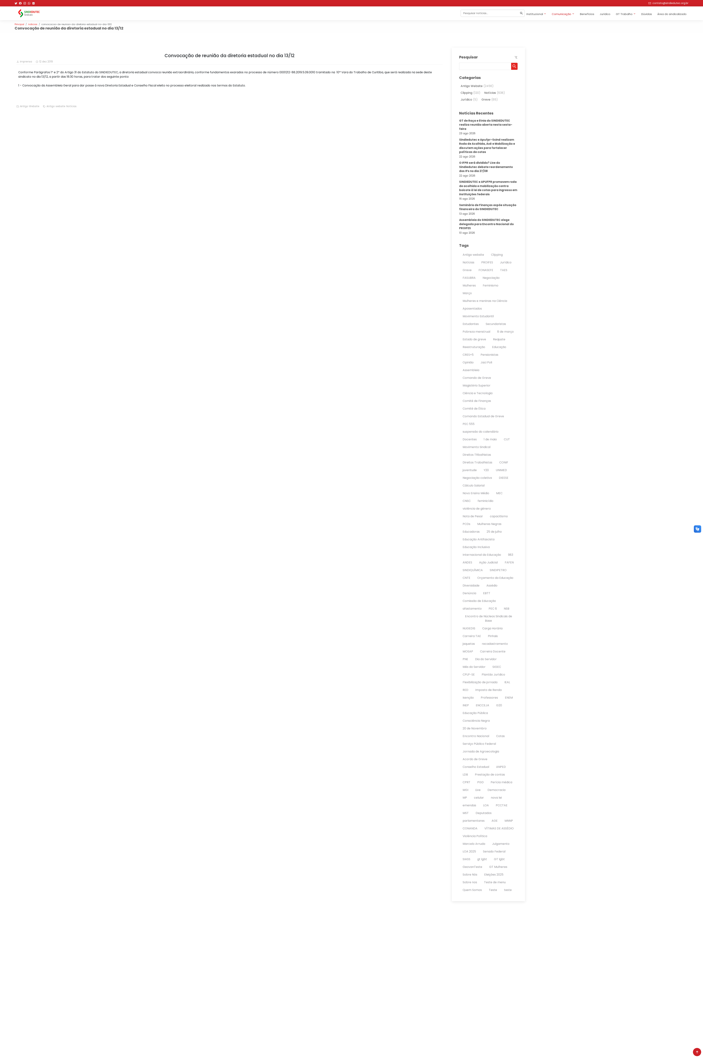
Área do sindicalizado (672, 14)
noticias (32, 24)
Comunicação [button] (561, 14)
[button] (514, 66)
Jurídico (605, 14)
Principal (19, 24)
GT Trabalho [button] (624, 14)
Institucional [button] (535, 14)
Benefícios (587, 14)
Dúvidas (646, 14)
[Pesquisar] (521, 13)
